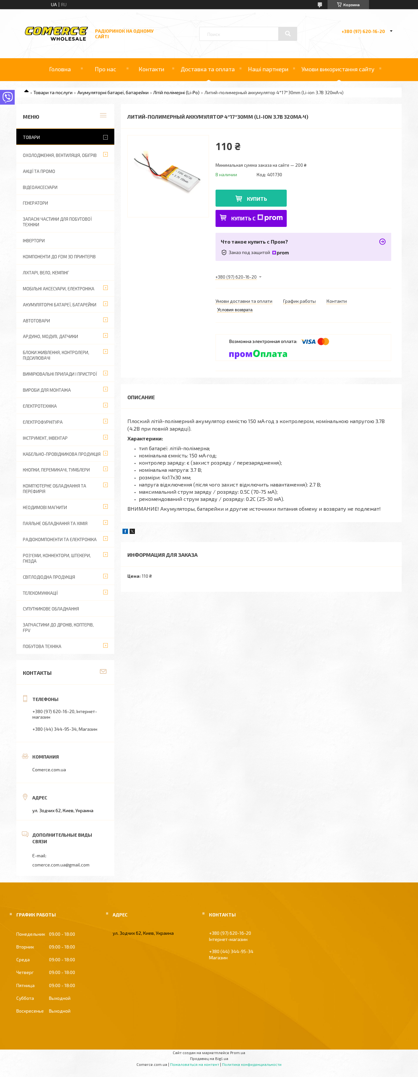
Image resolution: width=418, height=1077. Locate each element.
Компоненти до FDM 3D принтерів (59, 256)
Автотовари (36, 320)
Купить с (243, 218)
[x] (132, 532)
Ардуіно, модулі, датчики (50, 336)
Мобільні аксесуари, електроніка (58, 288)
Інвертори (34, 240)
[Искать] (287, 34)
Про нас (105, 69)
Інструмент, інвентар (45, 438)
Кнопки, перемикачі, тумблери (56, 469)
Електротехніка (40, 406)
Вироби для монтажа (47, 390)
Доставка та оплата (208, 69)
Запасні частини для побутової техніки (57, 221)
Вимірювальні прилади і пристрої (60, 374)
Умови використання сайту (338, 69)
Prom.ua (237, 1052)
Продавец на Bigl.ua (209, 1058)
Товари (31, 137)
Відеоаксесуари (40, 187)
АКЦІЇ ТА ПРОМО (39, 171)
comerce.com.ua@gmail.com (60, 864)
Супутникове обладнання (51, 608)
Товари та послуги (52, 92)
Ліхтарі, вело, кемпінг (46, 272)
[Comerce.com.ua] (56, 40)
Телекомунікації (40, 593)
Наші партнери (268, 69)
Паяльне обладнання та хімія (55, 523)
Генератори (35, 203)
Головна (60, 69)
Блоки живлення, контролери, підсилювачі (56, 355)
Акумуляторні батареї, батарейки (113, 92)
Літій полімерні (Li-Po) (176, 92)
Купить (257, 199)
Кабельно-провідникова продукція (62, 454)
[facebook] (125, 532)
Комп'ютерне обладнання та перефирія (54, 488)
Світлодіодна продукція (49, 577)
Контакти (151, 69)
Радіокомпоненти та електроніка (60, 539)
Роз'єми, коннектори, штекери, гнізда (57, 558)
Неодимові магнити (45, 507)
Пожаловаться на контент (194, 1064)
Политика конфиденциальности (251, 1064)
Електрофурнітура (43, 422)
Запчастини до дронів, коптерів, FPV (58, 627)
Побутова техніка (42, 646)
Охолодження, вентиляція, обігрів (60, 155)
